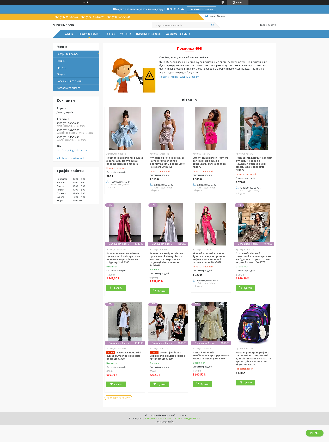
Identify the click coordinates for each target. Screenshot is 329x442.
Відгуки (61, 74)
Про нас (110, 34)
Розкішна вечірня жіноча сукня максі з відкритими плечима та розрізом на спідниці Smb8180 (123, 258)
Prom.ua (182, 415)
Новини (61, 60)
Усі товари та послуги (118, 397)
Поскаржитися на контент (157, 418)
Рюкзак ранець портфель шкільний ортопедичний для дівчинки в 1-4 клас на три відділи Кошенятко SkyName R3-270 (253, 358)
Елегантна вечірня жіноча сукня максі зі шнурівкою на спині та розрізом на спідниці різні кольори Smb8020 (166, 259)
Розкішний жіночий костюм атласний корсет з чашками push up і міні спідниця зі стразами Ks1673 (254, 163)
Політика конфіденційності (186, 418)
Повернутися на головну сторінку (179, 76)
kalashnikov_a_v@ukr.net (70, 158)
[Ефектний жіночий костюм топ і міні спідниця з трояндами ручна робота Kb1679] (211, 128)
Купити (118, 288)
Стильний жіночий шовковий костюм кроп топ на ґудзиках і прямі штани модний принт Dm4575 (254, 258)
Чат (317, 433)
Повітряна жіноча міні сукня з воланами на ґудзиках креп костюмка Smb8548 (124, 160)
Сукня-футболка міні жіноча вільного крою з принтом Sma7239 (167, 355)
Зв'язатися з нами (201, 9)
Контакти (125, 34)
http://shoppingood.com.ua (72, 150)
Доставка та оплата (178, 34)
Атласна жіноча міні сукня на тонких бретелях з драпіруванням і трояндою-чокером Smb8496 (168, 162)
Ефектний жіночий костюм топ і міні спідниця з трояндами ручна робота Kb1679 (210, 162)
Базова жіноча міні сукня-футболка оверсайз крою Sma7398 (123, 355)
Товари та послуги (89, 34)
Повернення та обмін (148, 34)
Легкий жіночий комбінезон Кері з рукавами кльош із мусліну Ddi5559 (211, 355)
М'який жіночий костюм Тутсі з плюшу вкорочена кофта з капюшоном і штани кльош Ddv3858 (209, 258)
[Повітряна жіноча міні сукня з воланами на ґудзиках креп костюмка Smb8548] (125, 128)
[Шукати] (212, 25)
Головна (68, 34)
